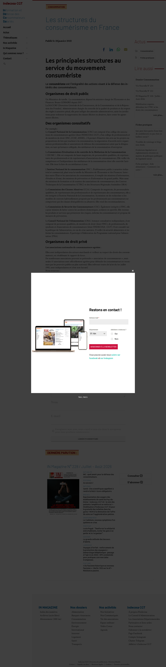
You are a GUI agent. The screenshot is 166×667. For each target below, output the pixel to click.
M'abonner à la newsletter (103, 347)
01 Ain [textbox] (93, 333)
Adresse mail (94, 318)
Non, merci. (83, 397)
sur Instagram (106, 358)
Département (93, 330)
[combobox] (98, 333)
